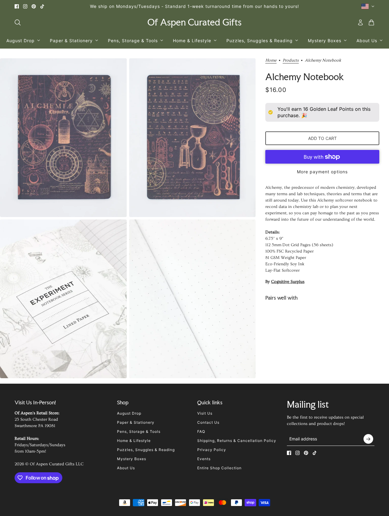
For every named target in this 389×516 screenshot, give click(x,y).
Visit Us (204, 413)
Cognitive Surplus (288, 281)
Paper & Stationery (135, 422)
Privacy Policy (211, 449)
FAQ (201, 431)
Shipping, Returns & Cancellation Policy (236, 440)
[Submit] (368, 439)
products (291, 60)
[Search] (18, 22)
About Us (126, 468)
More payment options (322, 171)
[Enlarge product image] (63, 137)
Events (204, 459)
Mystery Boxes (131, 459)
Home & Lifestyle (134, 440)
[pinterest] (33, 6)
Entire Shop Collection (219, 468)
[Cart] (371, 22)
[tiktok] (42, 6)
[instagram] (25, 6)
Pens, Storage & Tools (138, 431)
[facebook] (16, 6)
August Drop (129, 413)
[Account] (360, 22)
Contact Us (208, 422)
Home (271, 60)
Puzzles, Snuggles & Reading (146, 449)
